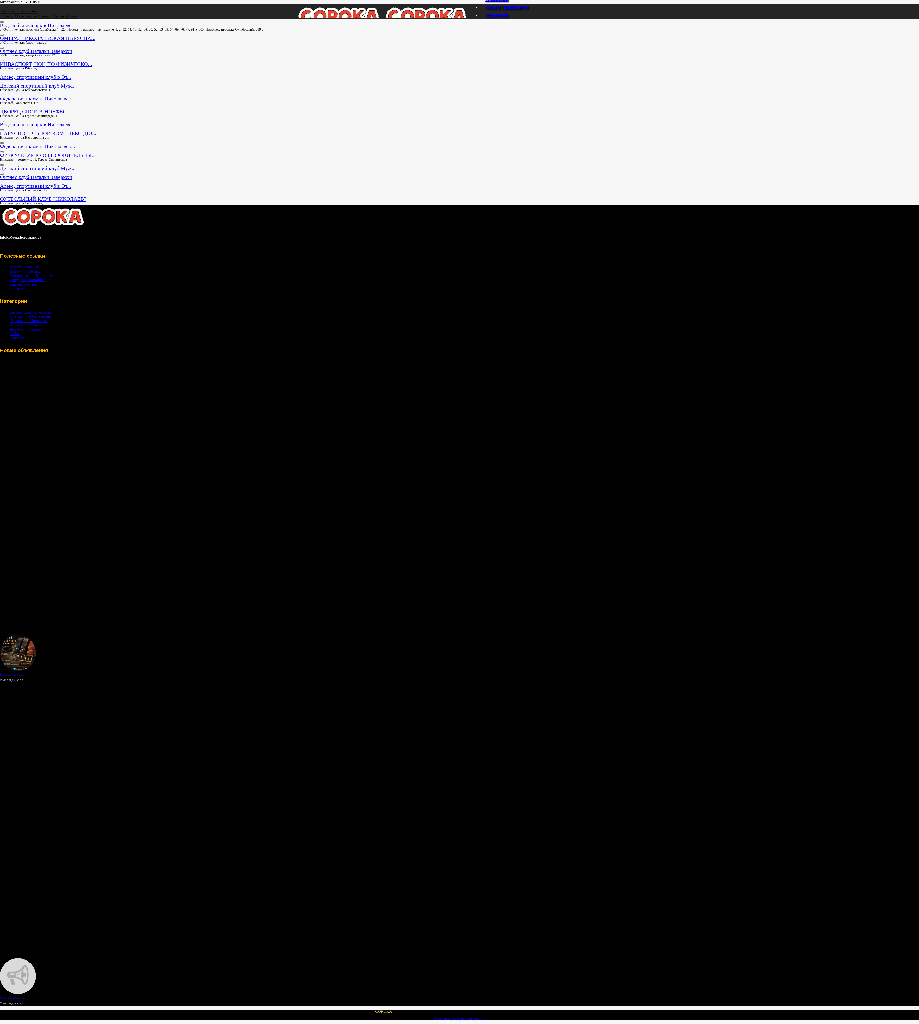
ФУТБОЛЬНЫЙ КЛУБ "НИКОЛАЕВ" (43, 199)
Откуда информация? (27, 280)
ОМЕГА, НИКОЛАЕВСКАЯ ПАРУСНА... (47, 38)
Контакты (18, 338)
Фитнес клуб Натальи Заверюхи (36, 51)
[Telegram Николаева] (18, 669)
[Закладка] (2, 22)
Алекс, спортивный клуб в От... (35, 77)
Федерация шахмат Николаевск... (37, 99)
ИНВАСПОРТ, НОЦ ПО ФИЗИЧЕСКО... (46, 64)
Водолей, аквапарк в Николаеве (36, 25)
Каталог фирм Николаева (30, 312)
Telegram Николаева (12, 675)
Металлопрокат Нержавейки (33, 276)
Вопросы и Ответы (25, 329)
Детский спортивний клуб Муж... (38, 86)
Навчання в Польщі (25, 271)
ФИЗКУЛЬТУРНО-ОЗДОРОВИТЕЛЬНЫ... (48, 155)
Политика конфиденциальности (459, 1018)
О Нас (15, 334)
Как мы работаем (24, 284)
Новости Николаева (26, 325)
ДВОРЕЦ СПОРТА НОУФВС (33, 112)
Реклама (16, 288)
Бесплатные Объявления (30, 316)
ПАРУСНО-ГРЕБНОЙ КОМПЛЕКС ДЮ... (48, 133)
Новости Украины (24, 267)
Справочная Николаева (29, 321)
